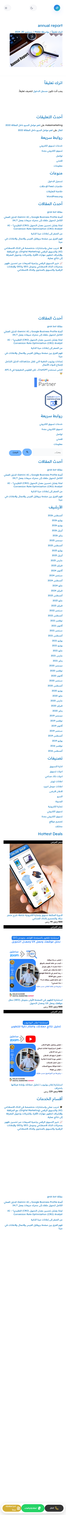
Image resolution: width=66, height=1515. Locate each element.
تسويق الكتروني (54, 811)
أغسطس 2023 (55, 595)
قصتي (59, 160)
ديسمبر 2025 (55, 540)
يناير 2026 (57, 535)
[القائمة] (7, 8)
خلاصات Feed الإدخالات (51, 186)
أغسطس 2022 (55, 615)
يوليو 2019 (57, 740)
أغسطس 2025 (55, 545)
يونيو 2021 (57, 645)
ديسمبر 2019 (56, 715)
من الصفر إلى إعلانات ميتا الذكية (46, 233)
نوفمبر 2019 (56, 720)
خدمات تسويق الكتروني (50, 145)
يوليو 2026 (57, 520)
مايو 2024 (57, 585)
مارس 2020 (56, 700)
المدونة (58, 801)
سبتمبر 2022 (55, 610)
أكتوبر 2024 (56, 570)
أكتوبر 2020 (56, 675)
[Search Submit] (27, 452)
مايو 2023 (57, 600)
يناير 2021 (57, 660)
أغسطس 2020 (55, 685)
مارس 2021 (56, 655)
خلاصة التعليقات (54, 191)
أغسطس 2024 (55, 580)
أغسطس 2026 (55, 515)
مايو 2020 (57, 695)
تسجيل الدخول (55, 181)
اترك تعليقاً (57, 31)
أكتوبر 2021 (56, 625)
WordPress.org (54, 196)
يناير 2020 (57, 710)
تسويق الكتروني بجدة (52, 150)
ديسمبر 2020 (55, 665)
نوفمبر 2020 (56, 670)
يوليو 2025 (57, 550)
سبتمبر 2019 (56, 730)
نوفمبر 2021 (56, 620)
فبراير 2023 (56, 605)
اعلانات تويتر (56, 781)
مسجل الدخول (40, 91)
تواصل (59, 155)
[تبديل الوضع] (33, 8)
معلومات (58, 165)
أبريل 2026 (57, 530)
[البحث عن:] (42, 452)
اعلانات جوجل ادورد (52, 786)
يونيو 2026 (57, 525)
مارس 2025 (56, 560)
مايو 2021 (57, 650)
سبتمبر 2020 (55, 680)
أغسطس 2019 (55, 735)
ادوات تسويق (56, 771)
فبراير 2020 (56, 705)
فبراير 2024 (56, 590)
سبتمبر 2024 (55, 575)
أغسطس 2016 (55, 750)
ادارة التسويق (56, 766)
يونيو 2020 (57, 690)
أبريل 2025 (57, 555)
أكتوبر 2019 (56, 725)
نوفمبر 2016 (56, 745)
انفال (60, 130)
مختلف (58, 826)
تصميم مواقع (55, 821)
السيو (59, 796)
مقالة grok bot (54, 211)
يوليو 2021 (57, 640)
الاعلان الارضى (55, 791)
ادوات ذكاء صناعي (53, 776)
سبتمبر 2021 (56, 630)
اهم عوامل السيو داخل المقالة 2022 (22, 125)
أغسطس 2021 (55, 635)
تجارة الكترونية (55, 806)
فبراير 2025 (56, 565)
